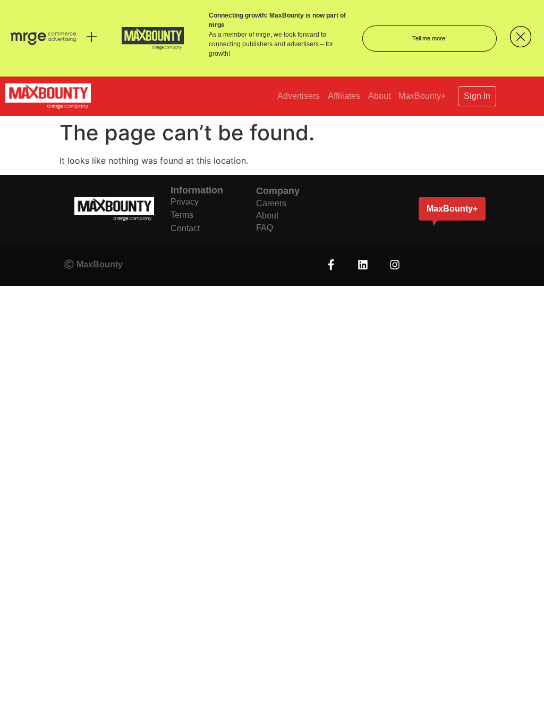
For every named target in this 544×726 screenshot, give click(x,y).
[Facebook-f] (331, 264)
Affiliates (344, 96)
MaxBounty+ (422, 96)
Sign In (477, 95)
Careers (271, 203)
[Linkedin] (362, 264)
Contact (185, 228)
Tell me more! (429, 38)
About (379, 96)
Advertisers (298, 96)
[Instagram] (394, 264)
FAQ (264, 227)
